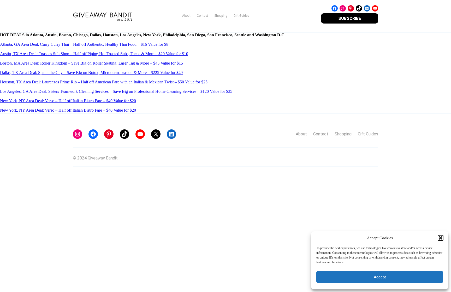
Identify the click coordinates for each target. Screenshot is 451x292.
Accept (380, 277)
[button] (440, 238)
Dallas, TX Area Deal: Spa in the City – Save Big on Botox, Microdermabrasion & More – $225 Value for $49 (91, 72)
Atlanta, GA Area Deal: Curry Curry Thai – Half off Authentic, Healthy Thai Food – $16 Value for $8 (84, 44)
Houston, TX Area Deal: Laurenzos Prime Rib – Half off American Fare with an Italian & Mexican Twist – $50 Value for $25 (103, 82)
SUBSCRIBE (349, 18)
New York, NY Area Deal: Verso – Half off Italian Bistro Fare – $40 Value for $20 (68, 101)
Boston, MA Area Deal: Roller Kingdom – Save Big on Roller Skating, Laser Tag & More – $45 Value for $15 (91, 63)
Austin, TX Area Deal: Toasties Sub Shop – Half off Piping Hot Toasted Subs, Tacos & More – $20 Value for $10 (94, 53)
